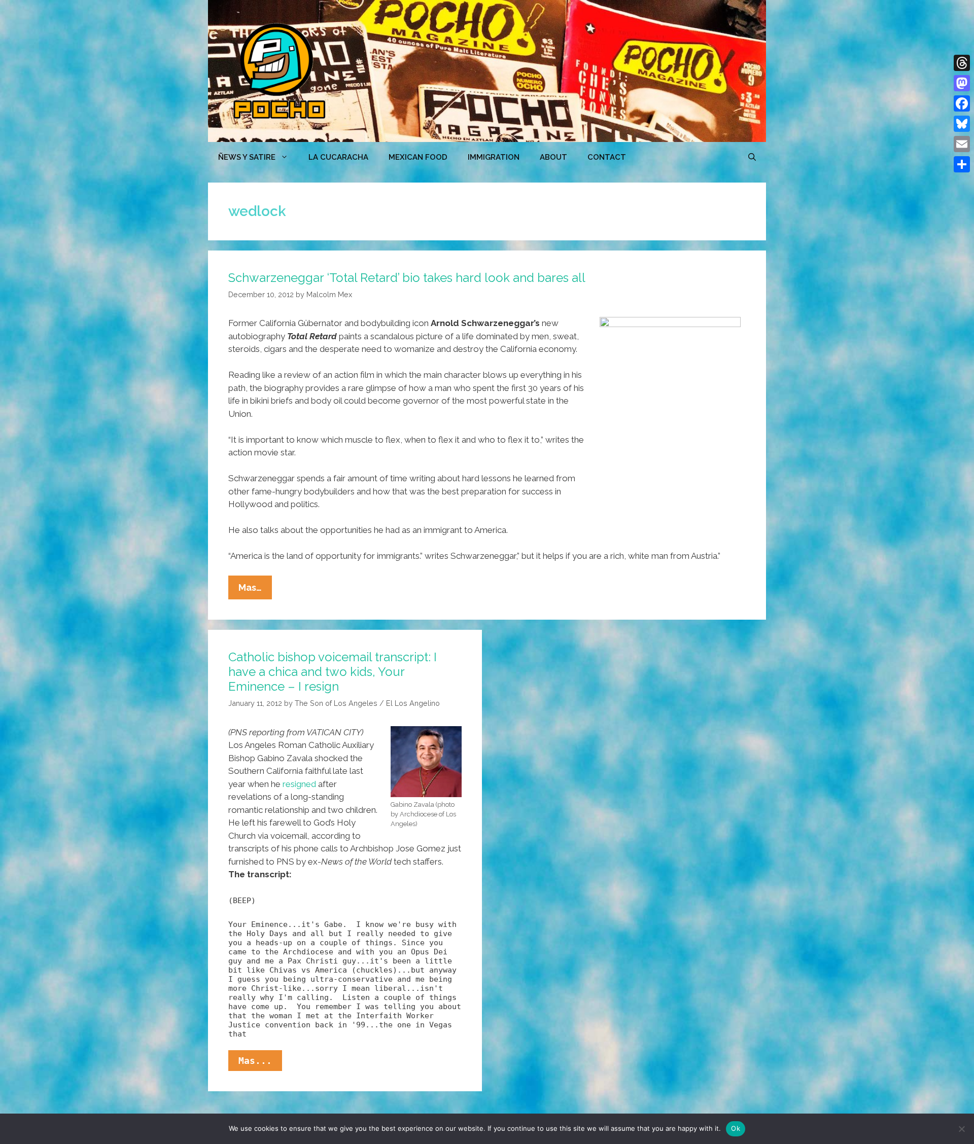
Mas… (255, 590)
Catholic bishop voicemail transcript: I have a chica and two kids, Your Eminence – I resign (332, 672)
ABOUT (553, 157)
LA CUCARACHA (338, 157)
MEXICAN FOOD (418, 157)
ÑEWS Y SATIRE (246, 157)
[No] (961, 1129)
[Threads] (962, 63)
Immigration (493, 157)
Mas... (260, 1063)
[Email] (962, 144)
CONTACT (606, 157)
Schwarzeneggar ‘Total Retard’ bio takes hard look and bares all (406, 277)
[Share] (962, 164)
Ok (735, 1128)
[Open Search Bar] (752, 157)
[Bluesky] (962, 124)
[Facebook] (962, 103)
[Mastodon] (962, 83)
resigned (299, 784)
